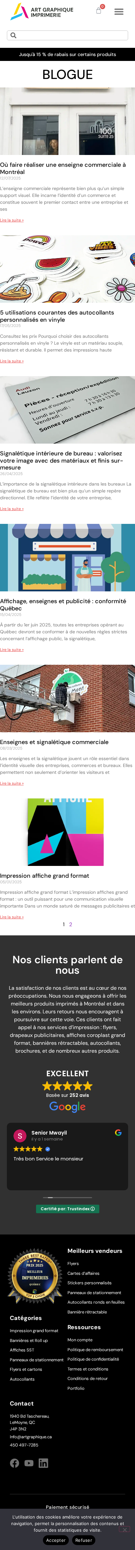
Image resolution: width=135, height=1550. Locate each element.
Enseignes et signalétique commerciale (54, 742)
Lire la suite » (12, 220)
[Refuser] (124, 1529)
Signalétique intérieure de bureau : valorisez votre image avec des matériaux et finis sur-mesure (61, 460)
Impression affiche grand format (44, 876)
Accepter (56, 1540)
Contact (22, 1403)
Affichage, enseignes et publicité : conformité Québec (63, 604)
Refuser (83, 1540)
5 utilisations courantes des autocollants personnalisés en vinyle (57, 316)
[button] (118, 11)
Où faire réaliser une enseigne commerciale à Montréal (63, 168)
